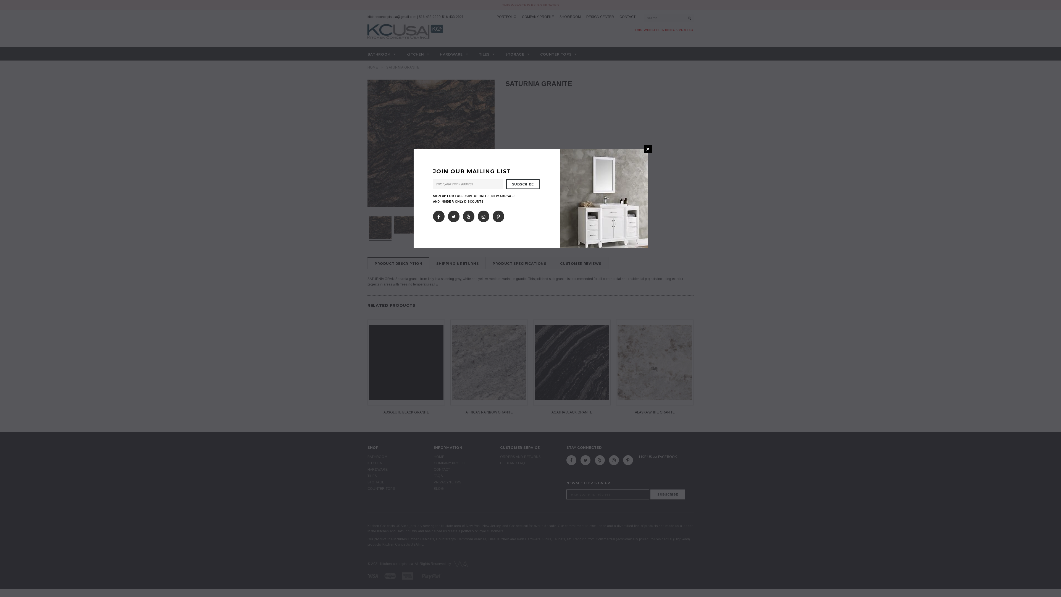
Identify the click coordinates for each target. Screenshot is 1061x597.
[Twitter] (453, 216)
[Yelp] (469, 216)
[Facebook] (438, 216)
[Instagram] (483, 216)
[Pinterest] (498, 216)
